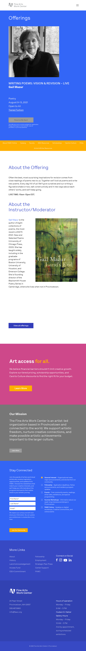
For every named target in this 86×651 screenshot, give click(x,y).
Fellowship (40, 556)
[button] (20, 388)
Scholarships (57, 143)
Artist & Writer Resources (43, 148)
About (12, 556)
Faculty (32, 143)
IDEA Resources (43, 143)
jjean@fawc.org (13, 127)
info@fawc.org (15, 612)
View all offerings (21, 325)
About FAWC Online (10, 143)
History (12, 560)
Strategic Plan (41, 564)
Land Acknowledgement (19, 564)
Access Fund (14, 568)
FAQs (81, 143)
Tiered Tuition (16, 110)
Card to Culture (70, 143)
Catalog (23, 143)
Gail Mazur (14, 220)
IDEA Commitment (17, 571)
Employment (40, 560)
